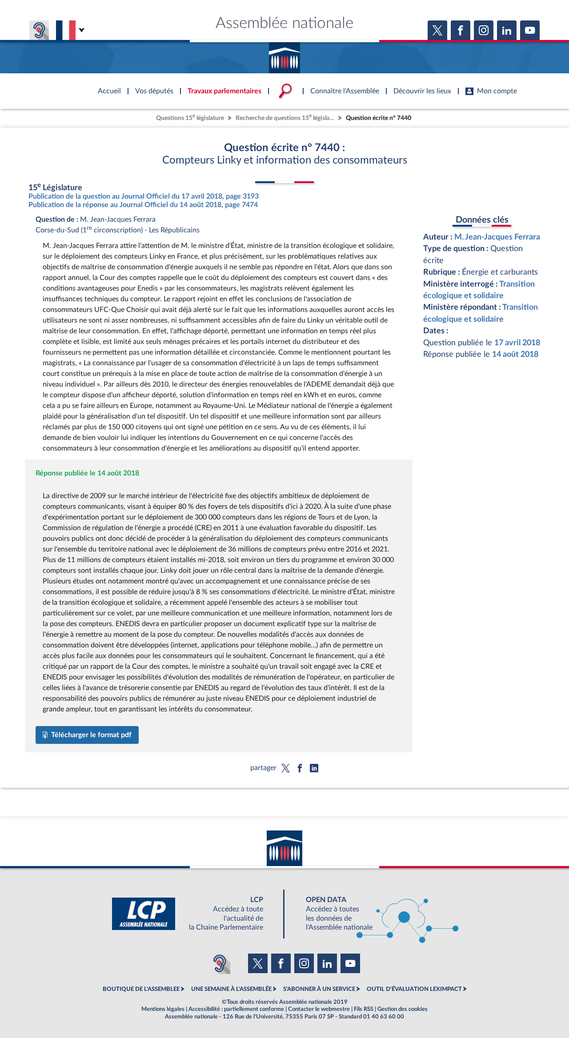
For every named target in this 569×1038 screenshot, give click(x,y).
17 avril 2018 (517, 343)
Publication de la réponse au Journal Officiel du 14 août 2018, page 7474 (143, 204)
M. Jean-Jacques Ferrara (497, 237)
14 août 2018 (515, 354)
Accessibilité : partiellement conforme (236, 1009)
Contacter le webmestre (319, 1009)
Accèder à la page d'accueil (284, 55)
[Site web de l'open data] (374, 913)
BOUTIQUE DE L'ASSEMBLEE (141, 989)
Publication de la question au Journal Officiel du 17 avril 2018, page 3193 (143, 196)
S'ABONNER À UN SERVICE (319, 989)
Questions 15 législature (190, 117)
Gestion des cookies (402, 1009)
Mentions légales (162, 1009)
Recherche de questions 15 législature (286, 117)
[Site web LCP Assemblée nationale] (194, 913)
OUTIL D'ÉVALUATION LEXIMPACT (414, 989)
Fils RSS (363, 1009)
